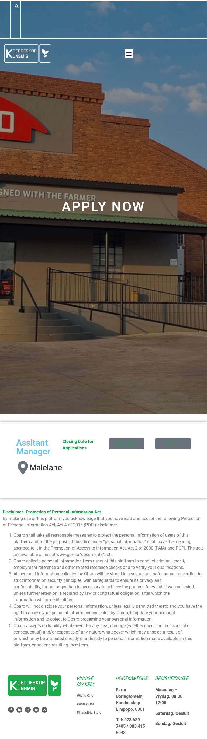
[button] (16, 6)
